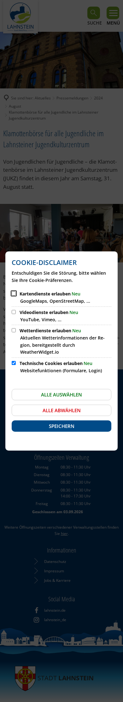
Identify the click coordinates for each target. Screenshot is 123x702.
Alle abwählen (62, 410)
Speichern (61, 426)
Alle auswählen (61, 394)
